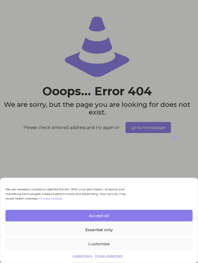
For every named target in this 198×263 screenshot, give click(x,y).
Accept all (99, 215)
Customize (99, 243)
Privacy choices (50, 198)
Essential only (99, 229)
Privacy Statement (109, 256)
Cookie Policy (82, 256)
